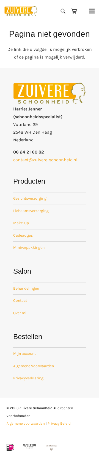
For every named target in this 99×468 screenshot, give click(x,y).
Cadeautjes (23, 235)
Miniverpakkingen (29, 247)
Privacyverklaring (28, 378)
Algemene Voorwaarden (33, 366)
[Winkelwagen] (73, 11)
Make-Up (21, 223)
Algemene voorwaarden (26, 423)
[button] (63, 11)
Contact (20, 300)
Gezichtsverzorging (29, 198)
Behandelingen (26, 288)
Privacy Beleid (59, 423)
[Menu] (92, 11)
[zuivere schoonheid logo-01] (20, 11)
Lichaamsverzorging (31, 210)
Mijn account (24, 353)
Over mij (20, 313)
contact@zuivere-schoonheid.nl (45, 159)
